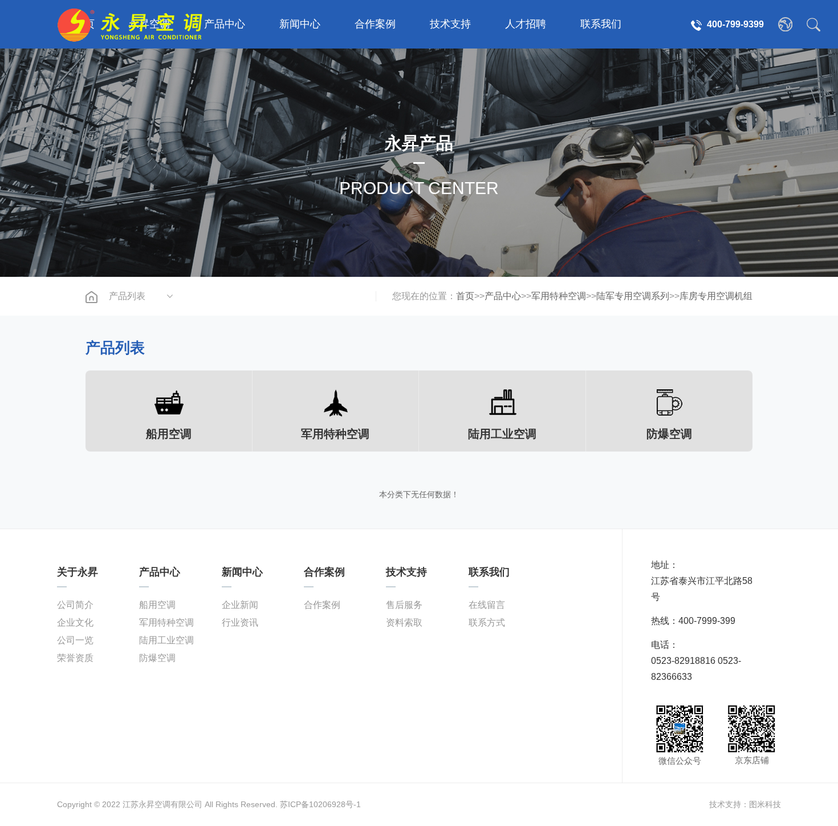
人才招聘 (525, 24)
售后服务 (404, 605)
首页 (465, 296)
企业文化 (75, 622)
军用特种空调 (558, 296)
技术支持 (450, 24)
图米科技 (765, 804)
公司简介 (75, 605)
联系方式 (487, 622)
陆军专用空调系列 (632, 296)
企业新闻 (240, 605)
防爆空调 (157, 658)
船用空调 (157, 605)
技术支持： (729, 804)
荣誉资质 (75, 658)
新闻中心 (299, 24)
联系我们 (600, 24)
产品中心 (224, 24)
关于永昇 (77, 572)
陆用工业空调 (166, 640)
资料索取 (404, 622)
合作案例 (375, 24)
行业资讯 (240, 622)
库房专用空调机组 (716, 296)
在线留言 (487, 605)
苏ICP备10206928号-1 (320, 804)
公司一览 (75, 640)
